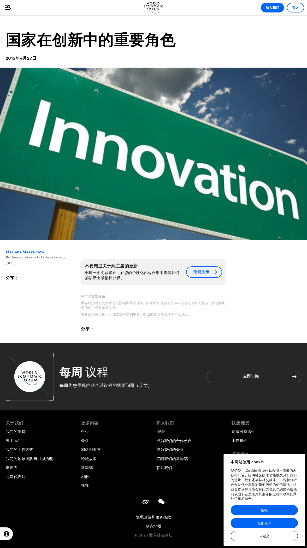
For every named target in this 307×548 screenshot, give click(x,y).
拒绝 (264, 510)
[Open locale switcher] (6, 534)
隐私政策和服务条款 (153, 517)
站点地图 (153, 526)
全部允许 (264, 523)
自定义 (264, 536)
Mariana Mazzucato (25, 252)
